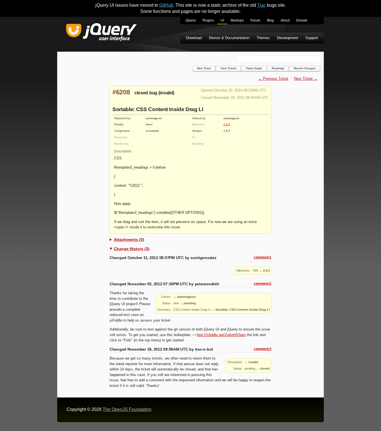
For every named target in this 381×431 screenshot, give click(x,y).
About (285, 20)
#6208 (121, 92)
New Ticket (204, 68)
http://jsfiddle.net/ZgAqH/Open (221, 335)
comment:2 (262, 284)
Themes (263, 38)
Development (287, 38)
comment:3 (262, 349)
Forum (255, 20)
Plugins (208, 20)
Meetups (237, 20)
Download (194, 38)
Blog (270, 20)
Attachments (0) (129, 239)
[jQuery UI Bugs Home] (101, 33)
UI (222, 20)
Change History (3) (131, 248)
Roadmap (278, 68)
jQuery (191, 20)
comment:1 (262, 257)
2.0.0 (226, 124)
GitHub (166, 5)
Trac (261, 5)
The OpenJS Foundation (127, 409)
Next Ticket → (305, 78)
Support (311, 38)
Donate (301, 20)
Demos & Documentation (229, 38)
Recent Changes (304, 68)
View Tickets (228, 68)
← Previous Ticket (273, 78)
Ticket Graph (254, 68)
